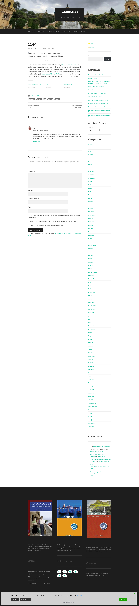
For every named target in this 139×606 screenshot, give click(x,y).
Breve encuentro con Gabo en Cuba (98, 103)
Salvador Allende (68, 84)
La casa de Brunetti (104, 461)
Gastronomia (92, 242)
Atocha (39, 99)
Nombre (31, 190)
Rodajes (90, 342)
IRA (45, 99)
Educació (90, 208)
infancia (90, 262)
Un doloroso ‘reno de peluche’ (96, 106)
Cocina (90, 161)
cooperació (91, 174)
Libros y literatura (93, 272)
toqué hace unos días (69, 65)
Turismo (90, 399)
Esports (90, 218)
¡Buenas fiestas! (92, 78)
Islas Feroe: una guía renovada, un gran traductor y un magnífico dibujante (99, 82)
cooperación (91, 178)
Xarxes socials (92, 426)
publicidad (91, 312)
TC (40, 48)
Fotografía (91, 232)
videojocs (91, 420)
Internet (90, 265)
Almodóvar (76, 106)
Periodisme (91, 289)
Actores (90, 144)
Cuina (90, 181)
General (90, 248)
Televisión (91, 389)
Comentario (32, 171)
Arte (89, 148)
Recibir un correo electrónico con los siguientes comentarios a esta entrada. (53, 221)
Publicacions (91, 309)
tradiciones (91, 393)
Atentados (32, 99)
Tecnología (91, 379)
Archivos (90, 127)
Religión (90, 339)
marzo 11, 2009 (33, 48)
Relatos (75, 31)
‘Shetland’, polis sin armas (95, 96)
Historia (90, 255)
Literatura (91, 275)
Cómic (90, 164)
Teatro (90, 376)
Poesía (90, 295)
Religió (90, 336)
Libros (90, 268)
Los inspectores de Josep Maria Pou (98, 100)
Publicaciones (92, 305)
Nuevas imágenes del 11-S (34, 84)
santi (34, 128)
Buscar (90, 56)
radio (89, 322)
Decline (15, 600)
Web (29, 207)
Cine (89, 151)
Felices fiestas (92, 90)
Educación (91, 211)
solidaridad (44, 96)
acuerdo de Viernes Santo (51, 74)
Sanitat (90, 349)
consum (90, 168)
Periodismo (34, 96)
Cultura (90, 184)
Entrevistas (66, 31)
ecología (90, 201)
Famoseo (90, 225)
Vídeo (90, 416)
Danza (90, 191)
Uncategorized (92, 403)
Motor (90, 282)
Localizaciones (92, 279)
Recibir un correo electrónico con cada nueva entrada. (46, 225)
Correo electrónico (34, 199)
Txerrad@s (69, 11)
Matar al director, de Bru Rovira (97, 93)
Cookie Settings (25, 600)
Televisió (90, 383)
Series (90, 352)
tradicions (91, 396)
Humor (90, 258)
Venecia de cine (52, 31)
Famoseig (91, 221)
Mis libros (41, 31)
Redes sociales (92, 329)
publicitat (91, 315)
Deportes (91, 195)
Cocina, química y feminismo (96, 86)
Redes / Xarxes (92, 326)
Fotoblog (90, 228)
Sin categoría (91, 356)
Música (90, 285)
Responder (36, 141)
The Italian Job (102, 456)
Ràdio (90, 319)
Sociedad (90, 359)
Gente (90, 252)
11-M (47, 84)
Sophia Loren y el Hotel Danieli (101, 446)
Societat (90, 363)
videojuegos (91, 423)
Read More (80, 596)
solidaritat (91, 369)
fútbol (90, 238)
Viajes (83, 31)
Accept (123, 600)
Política (39, 96)
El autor (30, 31)
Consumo (91, 171)
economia (91, 205)
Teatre (90, 373)
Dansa (90, 188)
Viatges (90, 413)
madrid (57, 99)
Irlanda (50, 99)
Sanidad (90, 346)
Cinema (90, 154)
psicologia (91, 302)
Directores (91, 198)
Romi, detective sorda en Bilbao (97, 75)
